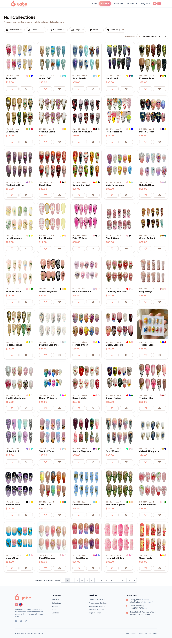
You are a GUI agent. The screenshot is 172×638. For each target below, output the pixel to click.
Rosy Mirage (145, 291)
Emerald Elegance (115, 504)
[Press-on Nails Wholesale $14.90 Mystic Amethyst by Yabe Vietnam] (19, 164)
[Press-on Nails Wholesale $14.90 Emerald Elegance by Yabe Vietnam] (119, 483)
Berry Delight (79, 398)
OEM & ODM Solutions (97, 600)
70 (129, 580)
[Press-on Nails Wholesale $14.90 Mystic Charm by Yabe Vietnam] (19, 483)
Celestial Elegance (149, 451)
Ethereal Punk (146, 78)
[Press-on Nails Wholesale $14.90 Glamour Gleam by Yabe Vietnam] (52, 111)
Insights (146, 3)
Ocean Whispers (48, 398)
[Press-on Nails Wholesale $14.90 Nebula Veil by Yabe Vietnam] (119, 57)
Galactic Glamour (81, 291)
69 (123, 580)
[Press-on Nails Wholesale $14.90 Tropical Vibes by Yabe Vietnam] (152, 324)
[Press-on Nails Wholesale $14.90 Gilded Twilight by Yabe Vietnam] (152, 217)
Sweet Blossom (147, 504)
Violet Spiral (12, 451)
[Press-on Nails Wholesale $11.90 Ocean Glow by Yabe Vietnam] (19, 537)
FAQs (155, 633)
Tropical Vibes (147, 345)
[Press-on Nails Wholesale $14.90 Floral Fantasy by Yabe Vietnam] (86, 324)
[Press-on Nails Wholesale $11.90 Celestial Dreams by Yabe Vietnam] (86, 483)
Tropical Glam (146, 398)
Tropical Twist (46, 451)
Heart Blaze (45, 185)
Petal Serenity (13, 291)
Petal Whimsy (79, 238)
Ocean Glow (12, 558)
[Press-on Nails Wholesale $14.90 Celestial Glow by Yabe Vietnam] (152, 164)
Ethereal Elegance (49, 345)
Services (132, 3)
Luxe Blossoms (14, 238)
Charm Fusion (113, 398)
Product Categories (96, 610)
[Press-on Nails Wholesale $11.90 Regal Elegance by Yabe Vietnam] (19, 324)
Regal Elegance (14, 345)
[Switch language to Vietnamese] (16, 604)
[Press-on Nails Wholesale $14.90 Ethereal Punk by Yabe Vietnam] (152, 57)
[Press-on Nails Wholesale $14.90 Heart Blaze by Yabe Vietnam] (52, 164)
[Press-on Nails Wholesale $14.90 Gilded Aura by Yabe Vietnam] (19, 111)
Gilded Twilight (147, 238)
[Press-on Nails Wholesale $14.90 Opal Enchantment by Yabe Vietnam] (19, 377)
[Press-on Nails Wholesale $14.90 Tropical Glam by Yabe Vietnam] (152, 377)
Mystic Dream (146, 131)
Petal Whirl (11, 78)
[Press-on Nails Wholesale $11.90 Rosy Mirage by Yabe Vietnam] (152, 270)
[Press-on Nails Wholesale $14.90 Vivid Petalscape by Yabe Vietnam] (119, 164)
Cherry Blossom (114, 345)
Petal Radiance (114, 131)
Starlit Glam (112, 238)
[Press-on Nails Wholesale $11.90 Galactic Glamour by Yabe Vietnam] (86, 270)
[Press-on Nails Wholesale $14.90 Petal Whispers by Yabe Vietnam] (52, 537)
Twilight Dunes (80, 558)
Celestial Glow (147, 185)
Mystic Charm (13, 504)
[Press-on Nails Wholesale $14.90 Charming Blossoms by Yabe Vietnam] (119, 270)
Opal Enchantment (16, 398)
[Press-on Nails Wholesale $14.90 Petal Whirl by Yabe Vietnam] (19, 57)
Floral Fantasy (80, 345)
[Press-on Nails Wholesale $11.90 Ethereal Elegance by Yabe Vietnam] (52, 324)
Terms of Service (145, 633)
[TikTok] (25, 621)
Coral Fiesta (145, 558)
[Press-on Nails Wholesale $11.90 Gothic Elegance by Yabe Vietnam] (52, 270)
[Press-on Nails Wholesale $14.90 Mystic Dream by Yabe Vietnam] (152, 111)
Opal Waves (112, 451)
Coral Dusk (45, 504)
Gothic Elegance (48, 291)
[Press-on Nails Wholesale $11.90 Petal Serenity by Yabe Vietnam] (19, 270)
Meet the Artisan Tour (97, 606)
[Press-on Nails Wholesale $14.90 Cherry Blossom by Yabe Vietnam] (119, 324)
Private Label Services (97, 603)
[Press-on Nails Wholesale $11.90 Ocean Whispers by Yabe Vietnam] (52, 377)
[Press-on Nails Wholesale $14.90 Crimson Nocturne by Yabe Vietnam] (86, 111)
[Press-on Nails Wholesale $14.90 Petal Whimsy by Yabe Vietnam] (86, 217)
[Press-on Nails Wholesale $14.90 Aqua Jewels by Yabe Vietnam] (86, 57)
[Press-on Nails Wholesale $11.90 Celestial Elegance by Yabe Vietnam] (152, 430)
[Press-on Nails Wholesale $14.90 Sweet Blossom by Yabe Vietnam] (152, 483)
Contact (55, 613)
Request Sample (95, 613)
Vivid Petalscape (115, 185)
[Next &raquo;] (134, 580)
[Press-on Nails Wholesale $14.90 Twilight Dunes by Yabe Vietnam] (86, 537)
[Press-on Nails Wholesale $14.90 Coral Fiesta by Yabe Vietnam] (152, 537)
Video (54, 610)
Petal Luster (45, 238)
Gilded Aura (12, 131)
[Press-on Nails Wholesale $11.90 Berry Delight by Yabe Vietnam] (86, 377)
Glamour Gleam (47, 131)
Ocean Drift (45, 78)
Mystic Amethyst (15, 185)
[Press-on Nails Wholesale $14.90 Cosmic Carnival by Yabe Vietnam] (86, 164)
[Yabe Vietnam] (19, 3)
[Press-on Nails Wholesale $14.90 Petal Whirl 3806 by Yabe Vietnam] (119, 537)
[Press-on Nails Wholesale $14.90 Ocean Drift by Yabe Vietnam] (52, 57)
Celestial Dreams (81, 504)
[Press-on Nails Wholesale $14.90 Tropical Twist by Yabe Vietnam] (52, 430)
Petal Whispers (47, 558)
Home (94, 3)
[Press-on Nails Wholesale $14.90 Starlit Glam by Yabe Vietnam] (119, 217)
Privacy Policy (131, 633)
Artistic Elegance (81, 451)
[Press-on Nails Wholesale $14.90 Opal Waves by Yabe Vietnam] (119, 430)
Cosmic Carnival (81, 185)
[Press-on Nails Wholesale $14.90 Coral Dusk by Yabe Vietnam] (52, 483)
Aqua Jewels (79, 78)
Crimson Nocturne (82, 131)
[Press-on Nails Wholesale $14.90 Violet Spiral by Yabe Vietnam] (19, 430)
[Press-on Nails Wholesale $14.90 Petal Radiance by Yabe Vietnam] (119, 111)
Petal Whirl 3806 (115, 558)
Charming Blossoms (116, 291)
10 (112, 580)
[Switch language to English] (20, 604)
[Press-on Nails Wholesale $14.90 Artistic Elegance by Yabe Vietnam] (86, 430)
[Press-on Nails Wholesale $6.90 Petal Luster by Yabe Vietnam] (52, 217)
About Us (55, 600)
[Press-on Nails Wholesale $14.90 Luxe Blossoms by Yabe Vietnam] (19, 217)
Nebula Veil (112, 78)
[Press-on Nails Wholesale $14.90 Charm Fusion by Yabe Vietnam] (119, 377)
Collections (118, 3)
